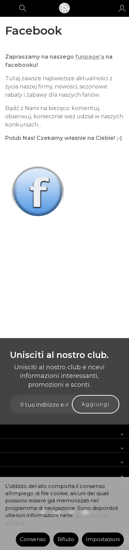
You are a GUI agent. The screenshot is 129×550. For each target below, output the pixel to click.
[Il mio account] (122, 8)
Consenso (33, 539)
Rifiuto (65, 539)
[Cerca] (23, 8)
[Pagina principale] (64, 8)
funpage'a (89, 56)
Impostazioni (103, 539)
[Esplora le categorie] (8, 8)
